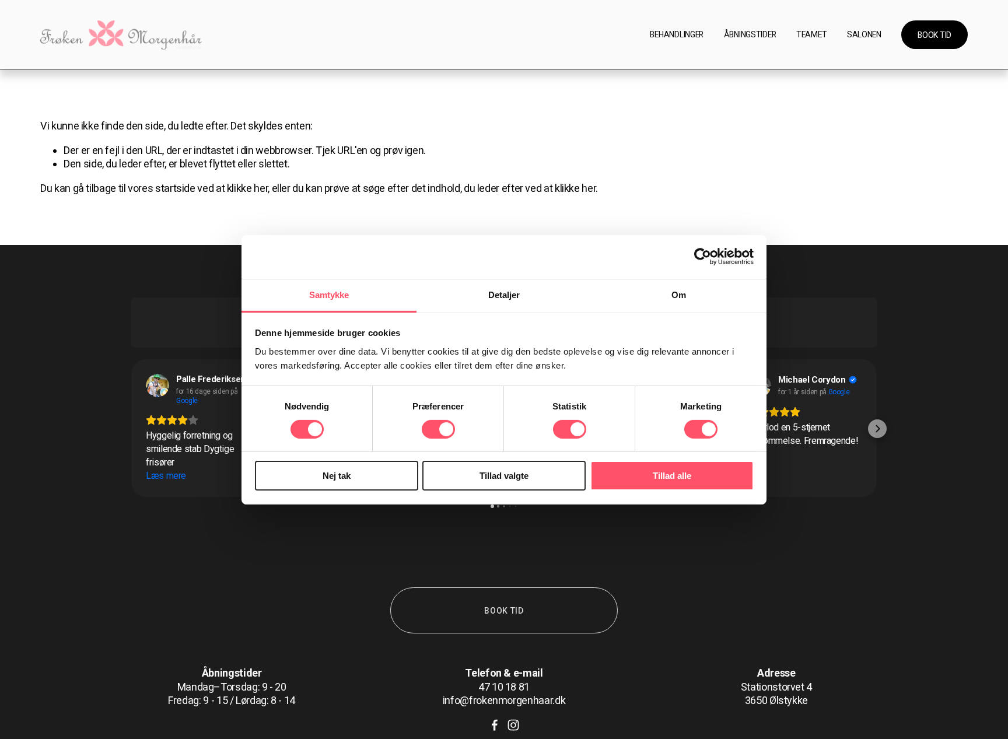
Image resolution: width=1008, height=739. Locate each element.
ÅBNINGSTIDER (750, 34)
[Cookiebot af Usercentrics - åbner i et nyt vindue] (703, 256)
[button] (130, 428)
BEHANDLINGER (677, 34)
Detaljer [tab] (504, 294)
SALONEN (864, 34)
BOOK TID (934, 35)
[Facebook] (495, 725)
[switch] (438, 429)
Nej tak (337, 476)
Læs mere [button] (166, 475)
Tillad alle (672, 476)
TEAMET (811, 34)
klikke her (247, 188)
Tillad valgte (504, 476)
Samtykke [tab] (329, 294)
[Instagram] (513, 725)
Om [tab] (678, 294)
